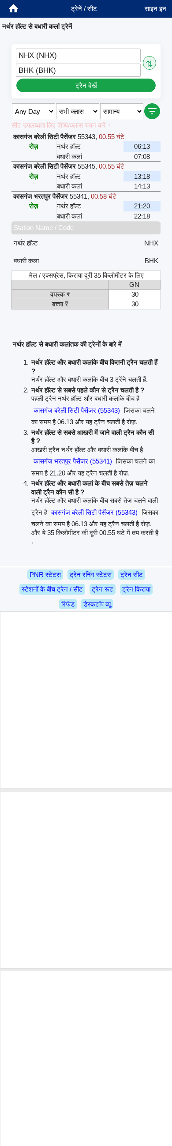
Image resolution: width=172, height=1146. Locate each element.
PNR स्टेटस (45, 574)
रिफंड (68, 604)
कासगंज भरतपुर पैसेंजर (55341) (73, 461)
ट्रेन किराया (136, 589)
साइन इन (155, 8)
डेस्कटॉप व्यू (97, 604)
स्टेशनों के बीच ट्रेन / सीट (52, 589)
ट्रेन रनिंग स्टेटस (91, 574)
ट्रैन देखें (86, 85)
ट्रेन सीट (131, 574)
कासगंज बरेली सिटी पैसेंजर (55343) (77, 410)
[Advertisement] (86, 700)
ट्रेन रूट (102, 589)
